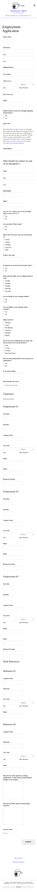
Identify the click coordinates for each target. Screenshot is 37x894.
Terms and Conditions (18, 862)
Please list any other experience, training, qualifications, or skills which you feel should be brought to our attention (17, 777)
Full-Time (8, 288)
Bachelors (8, 333)
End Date (6, 424)
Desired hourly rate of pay (11, 381)
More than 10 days (10, 353)
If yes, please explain (9, 371)
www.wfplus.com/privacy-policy (18, 141)
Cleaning (7, 244)
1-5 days (7, 348)
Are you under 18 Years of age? (12, 224)
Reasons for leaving (9, 479)
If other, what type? (9, 255)
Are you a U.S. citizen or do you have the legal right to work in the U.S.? (17, 212)
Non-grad (8, 322)
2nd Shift (7, 283)
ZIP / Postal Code (8, 94)
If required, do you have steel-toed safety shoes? (17, 265)
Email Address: (7, 148)
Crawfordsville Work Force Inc (19, 15)
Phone (5, 100)
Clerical (7, 242)
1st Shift (7, 281)
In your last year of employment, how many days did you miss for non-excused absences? (17, 341)
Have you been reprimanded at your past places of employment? (18, 359)
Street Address (7, 74)
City (4, 87)
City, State (6, 445)
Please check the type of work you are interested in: (17, 236)
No (6, 118)
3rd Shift (7, 286)
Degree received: (8, 320)
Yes (6, 115)
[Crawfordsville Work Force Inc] (16, 5)
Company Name (8, 435)
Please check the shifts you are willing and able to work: (18, 277)
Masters (7, 335)
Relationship (7, 191)
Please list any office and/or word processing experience (16, 804)
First (4, 54)
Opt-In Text (7, 123)
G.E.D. (7, 325)
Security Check (8, 829)
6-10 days (8, 350)
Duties (5, 469)
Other (6, 250)
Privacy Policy (18, 858)
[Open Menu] (34, 5)
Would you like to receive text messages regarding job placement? (18, 112)
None (6, 345)
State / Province (23, 87)
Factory (7, 239)
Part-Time (8, 291)
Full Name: (7, 47)
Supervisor (6, 689)
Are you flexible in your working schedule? (16, 296)
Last (4, 61)
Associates (8, 330)
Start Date (6, 414)
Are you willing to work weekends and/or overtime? (15, 308)
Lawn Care (8, 247)
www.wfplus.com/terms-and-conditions (13, 143)
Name (5, 171)
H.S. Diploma (9, 327)
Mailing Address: (8, 67)
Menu (19, 886)
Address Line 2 (7, 81)
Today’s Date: (7, 37)
